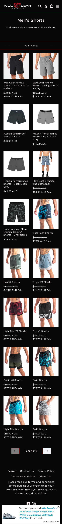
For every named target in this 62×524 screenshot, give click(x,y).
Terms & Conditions (23, 476)
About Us (45, 476)
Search (12, 471)
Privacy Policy (46, 471)
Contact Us (27, 471)
